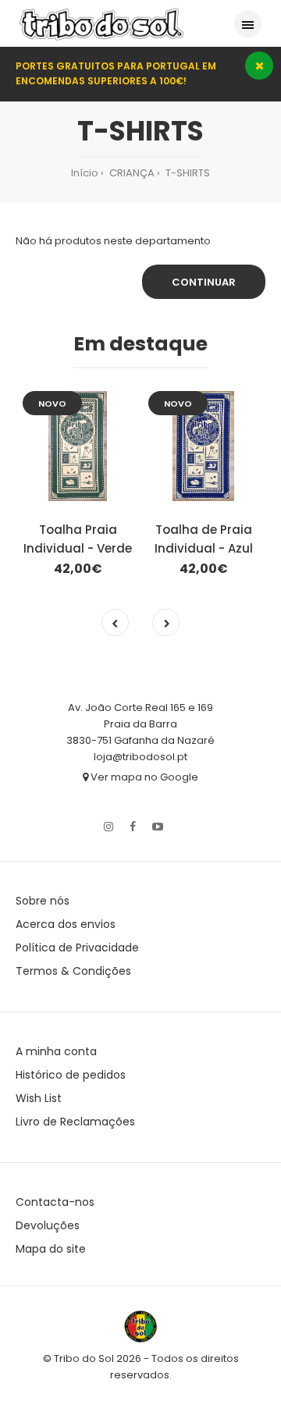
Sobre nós (42, 901)
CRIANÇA (131, 172)
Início (84, 172)
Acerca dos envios (66, 924)
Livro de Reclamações (75, 1121)
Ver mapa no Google (143, 777)
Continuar (204, 282)
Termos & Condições (73, 971)
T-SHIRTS (186, 172)
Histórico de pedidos (71, 1075)
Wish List (39, 1098)
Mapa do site (51, 1249)
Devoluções (48, 1225)
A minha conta (56, 1051)
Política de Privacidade (77, 947)
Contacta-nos (55, 1202)
